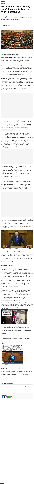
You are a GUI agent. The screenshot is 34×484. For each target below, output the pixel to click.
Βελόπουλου (9, 335)
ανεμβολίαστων (6, 184)
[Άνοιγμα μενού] (32, 1)
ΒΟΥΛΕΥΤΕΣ (14, 378)
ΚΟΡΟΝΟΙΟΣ (23, 378)
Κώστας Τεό (5, 22)
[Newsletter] (28, 1)
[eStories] (30, 1)
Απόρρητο (2, 483)
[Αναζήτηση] (26, 1)
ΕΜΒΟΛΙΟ (19, 378)
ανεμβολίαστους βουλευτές (13, 57)
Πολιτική (5, 3)
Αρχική (2, 3)
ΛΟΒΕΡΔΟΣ (28, 378)
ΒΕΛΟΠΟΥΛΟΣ (9, 378)
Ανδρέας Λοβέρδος (24, 267)
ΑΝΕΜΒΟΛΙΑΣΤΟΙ (4, 378)
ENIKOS (3, 1)
